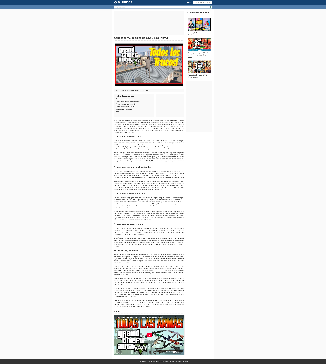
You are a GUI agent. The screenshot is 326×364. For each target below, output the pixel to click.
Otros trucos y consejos (124, 109)
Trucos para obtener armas (125, 99)
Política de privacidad (171, 361)
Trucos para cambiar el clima (125, 107)
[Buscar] (210, 7)
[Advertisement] (149, 23)
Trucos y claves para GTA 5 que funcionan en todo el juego (198, 55)
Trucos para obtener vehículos (126, 104)
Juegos (122, 90)
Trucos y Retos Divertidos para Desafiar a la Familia (199, 34)
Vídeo (118, 112)
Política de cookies (183, 361)
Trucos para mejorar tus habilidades (128, 101)
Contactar (154, 361)
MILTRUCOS (124, 2)
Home (117, 90)
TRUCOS (188, 2)
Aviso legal (161, 361)
